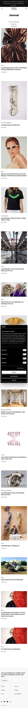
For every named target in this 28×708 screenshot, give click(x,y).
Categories (13, 24)
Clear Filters (14, 26)
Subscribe (4, 680)
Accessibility (18, 693)
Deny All (14, 380)
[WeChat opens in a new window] (4, 702)
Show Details (20, 368)
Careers (3, 690)
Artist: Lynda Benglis (14, 22)
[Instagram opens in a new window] (1, 702)
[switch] (24, 354)
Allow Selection (14, 376)
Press (2, 693)
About (2, 686)
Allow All (14, 372)
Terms (16, 686)
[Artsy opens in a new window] (10, 702)
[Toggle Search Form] (26, 8)
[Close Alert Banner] (26, 2)
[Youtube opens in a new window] (7, 702)
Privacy (16, 690)
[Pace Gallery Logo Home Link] (14, 9)
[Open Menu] (2, 8)
